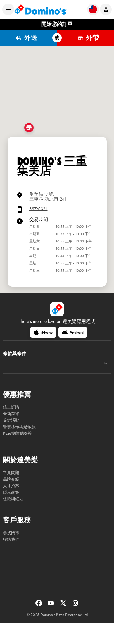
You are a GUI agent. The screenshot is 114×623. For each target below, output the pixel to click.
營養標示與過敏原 (19, 427)
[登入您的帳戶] (106, 9)
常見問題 (11, 472)
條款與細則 (13, 499)
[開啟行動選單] (8, 9)
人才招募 (11, 485)
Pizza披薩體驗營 (17, 433)
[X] (64, 605)
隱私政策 (11, 492)
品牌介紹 (11, 479)
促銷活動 (11, 420)
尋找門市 (11, 532)
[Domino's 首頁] (40, 9)
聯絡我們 (11, 539)
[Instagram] (75, 605)
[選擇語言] (93, 9)
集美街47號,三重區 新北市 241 (48, 196)
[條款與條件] (105, 363)
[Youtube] (51, 605)
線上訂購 (11, 407)
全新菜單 (11, 413)
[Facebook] (39, 605)
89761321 (38, 208)
